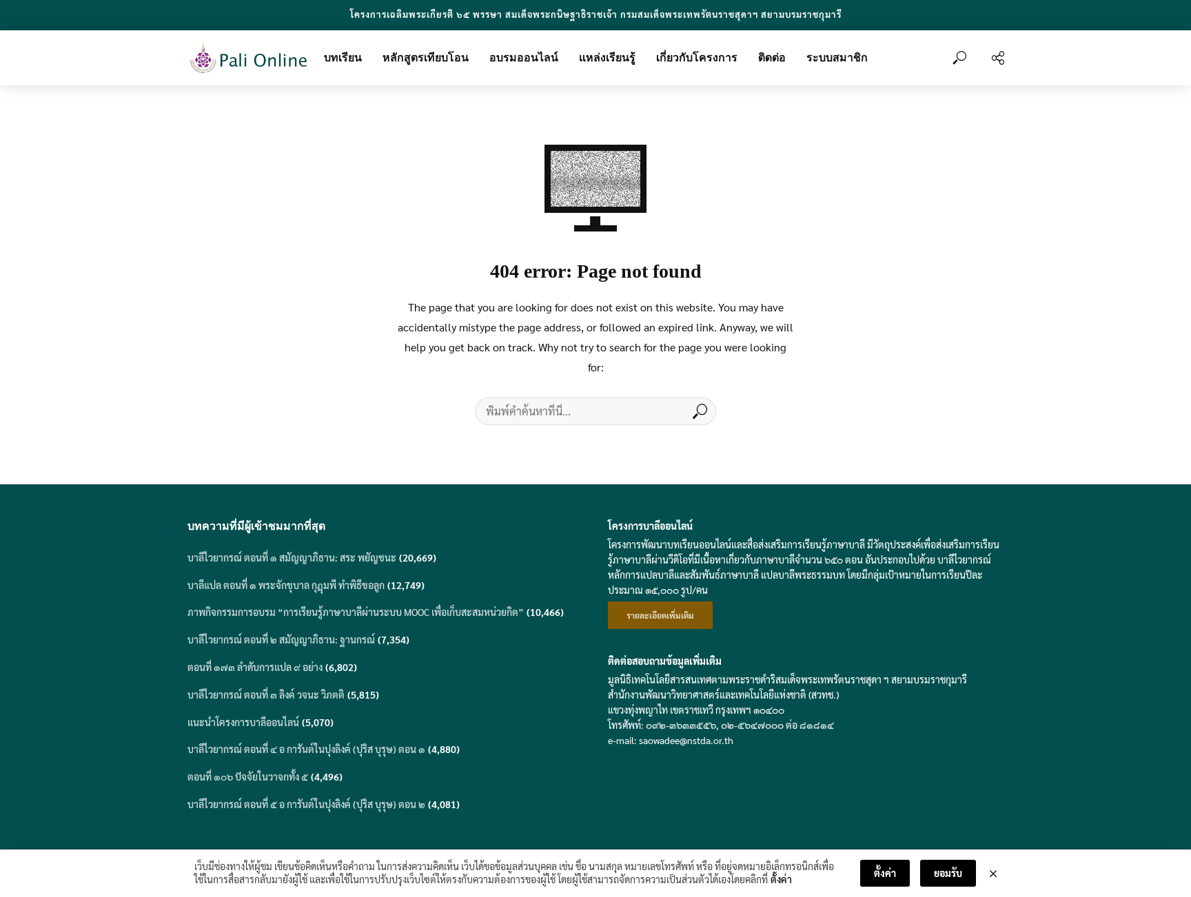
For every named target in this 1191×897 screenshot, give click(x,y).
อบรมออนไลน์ (523, 57)
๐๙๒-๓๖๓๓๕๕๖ (681, 725)
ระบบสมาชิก (837, 57)
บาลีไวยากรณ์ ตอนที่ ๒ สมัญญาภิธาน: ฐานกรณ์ (281, 639)
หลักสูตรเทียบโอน (426, 57)
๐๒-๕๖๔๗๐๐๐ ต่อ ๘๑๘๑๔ (777, 725)
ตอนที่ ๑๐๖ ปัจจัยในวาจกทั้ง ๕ (247, 776)
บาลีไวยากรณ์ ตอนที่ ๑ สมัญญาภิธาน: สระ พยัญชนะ (291, 557)
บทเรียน (343, 57)
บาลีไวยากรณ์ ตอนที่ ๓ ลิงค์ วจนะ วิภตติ (266, 694)
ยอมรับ (948, 873)
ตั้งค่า (781, 879)
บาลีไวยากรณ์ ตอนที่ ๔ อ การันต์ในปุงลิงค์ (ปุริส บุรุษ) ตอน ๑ (306, 749)
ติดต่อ (772, 57)
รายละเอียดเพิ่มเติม (660, 615)
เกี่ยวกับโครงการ (696, 57)
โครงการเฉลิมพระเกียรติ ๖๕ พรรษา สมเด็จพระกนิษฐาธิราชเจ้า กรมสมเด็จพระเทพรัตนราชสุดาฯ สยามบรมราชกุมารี (596, 14)
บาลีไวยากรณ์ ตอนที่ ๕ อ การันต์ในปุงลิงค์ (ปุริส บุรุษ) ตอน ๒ (306, 804)
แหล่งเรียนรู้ (607, 57)
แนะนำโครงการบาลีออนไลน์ (243, 722)
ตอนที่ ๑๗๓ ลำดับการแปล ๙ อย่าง (255, 667)
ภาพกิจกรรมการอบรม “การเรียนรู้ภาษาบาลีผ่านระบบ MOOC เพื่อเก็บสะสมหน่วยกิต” (355, 612)
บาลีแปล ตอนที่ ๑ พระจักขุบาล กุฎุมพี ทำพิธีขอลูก (286, 585)
